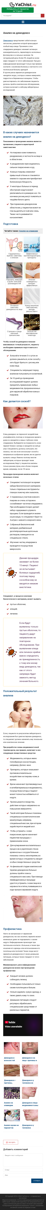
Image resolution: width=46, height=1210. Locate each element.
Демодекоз (8, 41)
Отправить (37, 1181)
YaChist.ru (22, 4)
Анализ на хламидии (28, 231)
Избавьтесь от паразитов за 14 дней (18, 10)
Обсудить (12, 1142)
